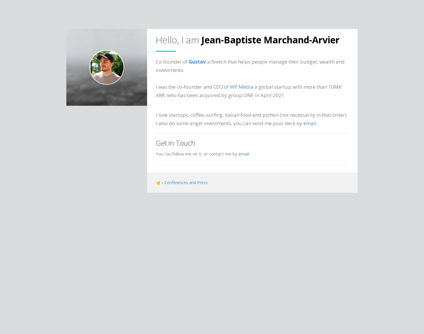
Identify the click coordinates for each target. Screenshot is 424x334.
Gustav (197, 61)
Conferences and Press (186, 182)
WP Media (241, 87)
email (244, 154)
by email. (307, 123)
